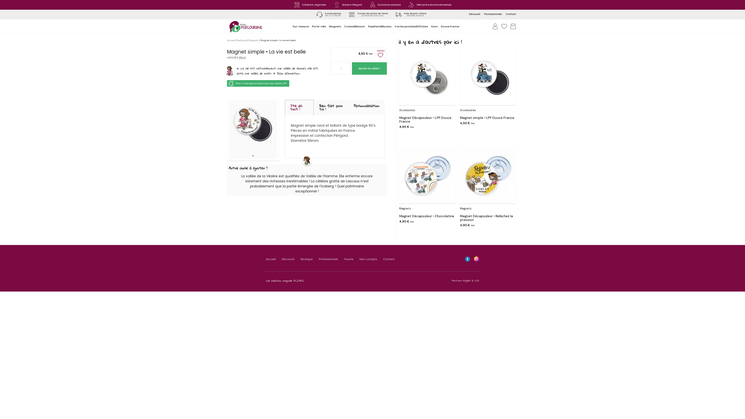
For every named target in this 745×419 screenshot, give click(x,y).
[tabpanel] (253, 125)
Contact (389, 259)
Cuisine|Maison (354, 26)
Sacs (434, 26)
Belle (242, 58)
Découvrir (288, 259)
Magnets (335, 26)
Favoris (348, 259)
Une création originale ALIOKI (285, 280)
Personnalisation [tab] (366, 105)
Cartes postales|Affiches (411, 26)
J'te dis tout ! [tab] (296, 107)
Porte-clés (319, 26)
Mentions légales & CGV (465, 280)
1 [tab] (253, 156)
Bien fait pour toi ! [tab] (331, 107)
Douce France (450, 26)
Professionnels (328, 259)
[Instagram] (476, 259)
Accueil (231, 40)
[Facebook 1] (467, 259)
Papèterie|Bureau (380, 26)
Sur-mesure (301, 26)
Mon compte (368, 259)
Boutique (242, 40)
